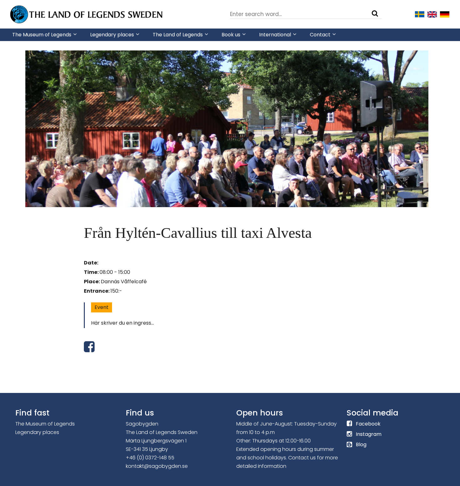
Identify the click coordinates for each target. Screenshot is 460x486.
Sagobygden (142, 423)
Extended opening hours (266, 449)
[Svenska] (419, 13)
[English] (432, 13)
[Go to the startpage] (87, 13)
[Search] (375, 13)
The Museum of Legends (45, 423)
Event (102, 307)
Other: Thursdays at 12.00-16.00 (273, 440)
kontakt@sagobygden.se (157, 466)
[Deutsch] (444, 13)
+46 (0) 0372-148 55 (150, 457)
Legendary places (37, 432)
